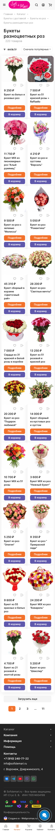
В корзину (14, 114)
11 (43, 708)
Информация (13, 741)
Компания (10, 735)
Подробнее (14, 107)
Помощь (9, 746)
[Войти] (43, 4)
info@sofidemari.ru (15, 763)
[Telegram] (13, 779)
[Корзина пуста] (50, 4)
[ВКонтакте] (7, 779)
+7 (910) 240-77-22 (16, 758)
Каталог (9, 729)
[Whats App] (34, 779)
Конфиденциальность (17, 812)
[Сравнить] (22, 85)
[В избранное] (14, 85)
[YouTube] (20, 779)
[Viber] (27, 779)
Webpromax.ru (29, 818)
